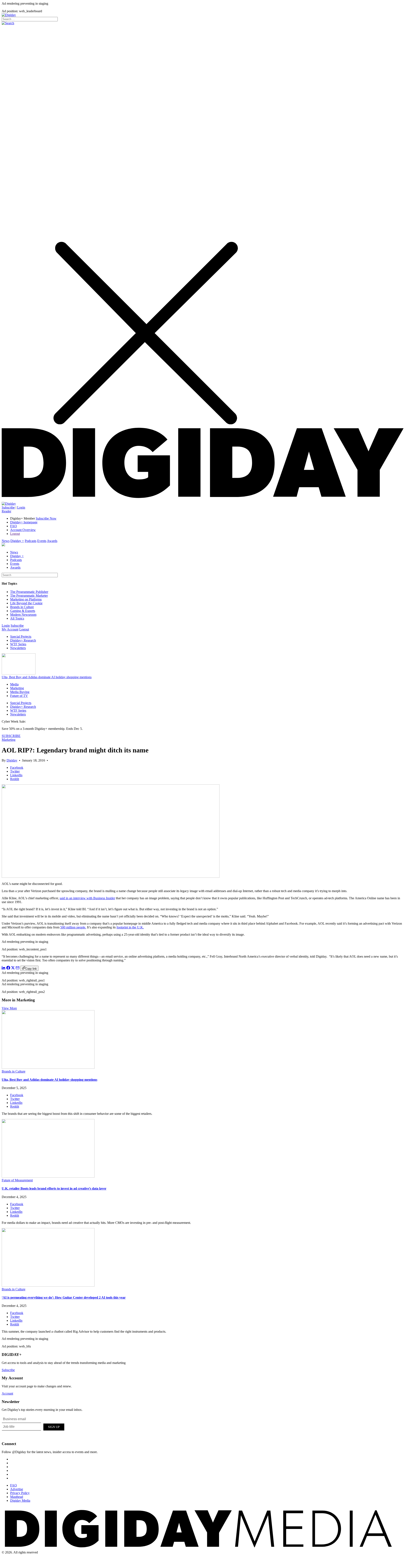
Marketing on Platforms (26, 599)
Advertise (16, 1489)
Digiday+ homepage (23, 522)
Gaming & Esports (22, 611)
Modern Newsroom (23, 614)
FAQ (13, 526)
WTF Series (18, 644)
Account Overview (23, 530)
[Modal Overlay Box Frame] (33, 1426)
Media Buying (19, 692)
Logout (15, 533)
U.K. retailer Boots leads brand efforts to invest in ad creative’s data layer (54, 1188)
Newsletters (18, 648)
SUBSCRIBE (11, 736)
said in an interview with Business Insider (87, 898)
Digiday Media (20, 1500)
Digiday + (17, 541)
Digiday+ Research (23, 640)
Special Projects (20, 636)
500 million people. (73, 927)
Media (14, 684)
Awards (52, 541)
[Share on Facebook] (8, 968)
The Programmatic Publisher (29, 592)
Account (7, 1393)
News (6, 541)
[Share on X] (13, 968)
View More (9, 1008)
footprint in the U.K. (130, 927)
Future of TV (19, 695)
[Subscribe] (9, 503)
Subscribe (8, 507)
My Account (10, 629)
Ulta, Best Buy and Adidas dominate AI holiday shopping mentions (47, 677)
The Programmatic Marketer (29, 595)
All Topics (17, 618)
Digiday (12, 760)
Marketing (17, 688)
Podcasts (30, 541)
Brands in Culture (22, 607)
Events (41, 541)
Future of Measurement (17, 1180)
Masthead (16, 1497)
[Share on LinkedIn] (3, 968)
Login (21, 507)
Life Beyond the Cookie (26, 603)
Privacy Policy (20, 1493)
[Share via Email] (17, 968)
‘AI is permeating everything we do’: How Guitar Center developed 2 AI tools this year (64, 1297)
